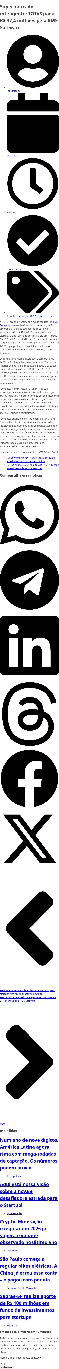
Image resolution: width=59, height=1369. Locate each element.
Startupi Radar (15, 1176)
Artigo (18, 269)
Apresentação (14, 1213)
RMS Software (37, 316)
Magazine (12, 1250)
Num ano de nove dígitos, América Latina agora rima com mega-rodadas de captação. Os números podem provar (29, 1154)
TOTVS (49, 316)
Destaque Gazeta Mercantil (21, 1288)
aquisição (23, 316)
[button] (29, 515)
